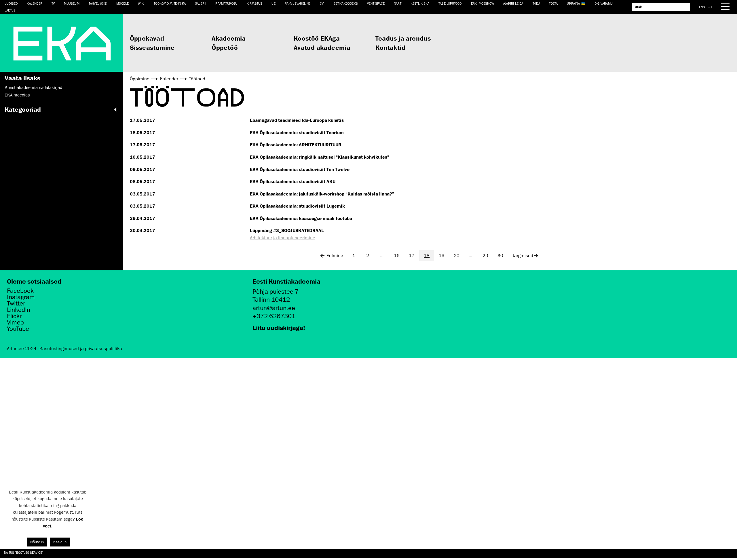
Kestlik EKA (420, 3)
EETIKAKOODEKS (346, 3)
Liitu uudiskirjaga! (278, 327)
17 (412, 256)
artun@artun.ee (273, 308)
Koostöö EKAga (317, 38)
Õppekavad (147, 38)
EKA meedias (17, 95)
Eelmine (334, 256)
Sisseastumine (152, 47)
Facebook (20, 291)
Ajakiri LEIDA (513, 3)
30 (500, 256)
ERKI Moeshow (482, 3)
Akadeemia (229, 38)
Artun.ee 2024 (22, 348)
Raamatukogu (226, 3)
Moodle (122, 3)
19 (442, 256)
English (705, 7)
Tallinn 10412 (271, 299)
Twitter (16, 303)
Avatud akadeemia (322, 47)
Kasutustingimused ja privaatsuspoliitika (80, 348)
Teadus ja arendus (403, 38)
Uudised (11, 3)
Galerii (200, 3)
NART (397, 3)
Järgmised (522, 256)
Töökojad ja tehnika (170, 3)
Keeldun (60, 542)
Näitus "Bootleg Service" (23, 552)
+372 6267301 (273, 316)
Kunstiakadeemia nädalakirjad (33, 87)
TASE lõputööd (450, 3)
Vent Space (376, 3)
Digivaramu (603, 3)
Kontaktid (390, 47)
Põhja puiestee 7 (275, 291)
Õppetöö (225, 47)
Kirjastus (255, 3)
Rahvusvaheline (298, 3)
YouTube (18, 329)
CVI (322, 3)
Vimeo (15, 322)
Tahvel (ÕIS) (98, 3)
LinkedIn (18, 310)
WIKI (141, 3)
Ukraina (573, 3)
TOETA (553, 3)
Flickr (14, 316)
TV (53, 3)
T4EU (536, 3)
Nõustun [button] (37, 542)
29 (485, 256)
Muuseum (71, 3)
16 (397, 256)
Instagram (21, 297)
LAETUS (10, 10)
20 (456, 256)
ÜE (273, 3)
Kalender (34, 3)
